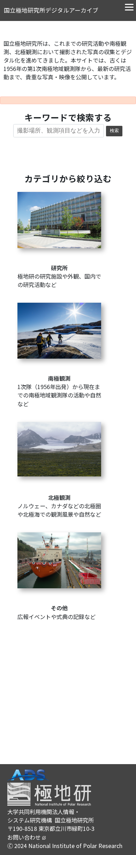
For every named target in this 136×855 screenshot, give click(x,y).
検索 (114, 130)
